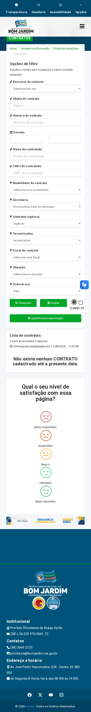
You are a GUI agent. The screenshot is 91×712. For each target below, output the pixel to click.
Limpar (55, 303)
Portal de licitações (65, 48)
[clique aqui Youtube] (51, 695)
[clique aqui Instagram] (61, 695)
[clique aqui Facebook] (30, 695)
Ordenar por (21, 284)
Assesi (29, 706)
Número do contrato (27, 115)
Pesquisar (24, 303)
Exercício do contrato (27, 81)
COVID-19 (77, 308)
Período (19, 132)
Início (13, 48)
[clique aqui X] (40, 695)
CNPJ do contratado (26, 166)
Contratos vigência (26, 216)
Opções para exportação (46, 318)
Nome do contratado (27, 149)
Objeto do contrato (25, 98)
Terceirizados (22, 233)
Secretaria (20, 200)
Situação (18, 267)
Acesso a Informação (35, 48)
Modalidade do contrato (29, 183)
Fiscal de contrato (25, 250)
